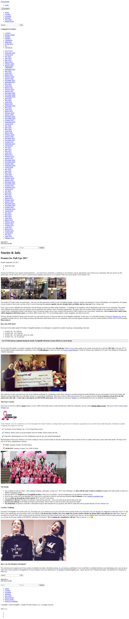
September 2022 (10, 69)
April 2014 (8, 218)
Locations (8, 16)
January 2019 (9, 115)
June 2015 (8, 193)
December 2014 (10, 203)
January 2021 (9, 91)
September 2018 (10, 122)
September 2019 (10, 106)
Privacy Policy (9, 599)
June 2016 (8, 171)
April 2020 (8, 102)
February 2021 (9, 89)
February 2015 (9, 200)
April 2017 (8, 153)
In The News (9, 44)
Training (7, 37)
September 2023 (10, 53)
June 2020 (8, 98)
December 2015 (10, 182)
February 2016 (9, 178)
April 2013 (8, 227)
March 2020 (9, 104)
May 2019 (8, 107)
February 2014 (9, 222)
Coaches (7, 14)
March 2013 (9, 229)
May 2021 (8, 84)
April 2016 (8, 174)
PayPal (61, 570)
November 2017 (10, 140)
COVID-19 (8, 47)
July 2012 (8, 234)
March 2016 (9, 176)
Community (8, 40)
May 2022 (8, 71)
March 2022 (9, 75)
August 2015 (9, 189)
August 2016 (9, 167)
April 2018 (8, 131)
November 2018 (10, 118)
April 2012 (8, 236)
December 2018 (10, 116)
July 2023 (8, 56)
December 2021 (10, 80)
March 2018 (9, 133)
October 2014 (9, 207)
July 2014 (8, 213)
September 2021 (10, 82)
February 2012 (9, 238)
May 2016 (8, 173)
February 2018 (9, 135)
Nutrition (8, 38)
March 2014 (9, 220)
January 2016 (9, 180)
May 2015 (8, 194)
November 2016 (10, 162)
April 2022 (8, 73)
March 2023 (9, 62)
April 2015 (8, 196)
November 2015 (10, 184)
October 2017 (9, 142)
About (7, 12)
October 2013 (9, 225)
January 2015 (9, 202)
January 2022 (9, 78)
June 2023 (8, 58)
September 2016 (10, 165)
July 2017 (8, 147)
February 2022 (9, 77)
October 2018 (9, 120)
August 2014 (9, 211)
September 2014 (10, 209)
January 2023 (9, 65)
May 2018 (8, 129)
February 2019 (9, 113)
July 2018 (8, 125)
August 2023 (9, 54)
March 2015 (9, 198)
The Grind (8, 19)
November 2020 (10, 95)
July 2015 (8, 191)
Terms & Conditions (11, 601)
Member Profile (10, 35)
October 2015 (9, 185)
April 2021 (8, 86)
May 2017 (8, 151)
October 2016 (9, 164)
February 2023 (9, 64)
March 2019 (9, 111)
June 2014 (8, 214)
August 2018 (9, 124)
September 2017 (10, 144)
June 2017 (8, 149)
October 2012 (9, 231)
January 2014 (9, 223)
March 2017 (9, 155)
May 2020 (8, 100)
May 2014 (8, 216)
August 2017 (9, 145)
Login (7, 5)
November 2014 (10, 205)
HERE (74, 398)
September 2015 (10, 187)
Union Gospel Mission (70, 350)
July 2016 (8, 169)
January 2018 (9, 136)
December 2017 (10, 138)
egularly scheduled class (95, 496)
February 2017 (9, 156)
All (6, 46)
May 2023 (8, 60)
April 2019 (8, 109)
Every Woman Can (115, 316)
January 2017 (9, 158)
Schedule (8, 18)
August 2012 (9, 232)
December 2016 (10, 160)
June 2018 (8, 127)
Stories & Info (9, 21)
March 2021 (9, 87)
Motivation (8, 42)
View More (9, 67)
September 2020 (10, 96)
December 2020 (10, 93)
